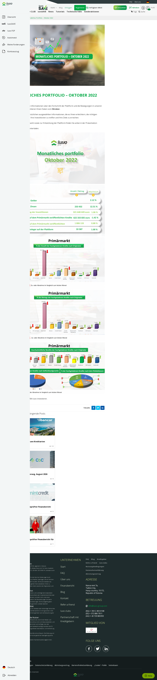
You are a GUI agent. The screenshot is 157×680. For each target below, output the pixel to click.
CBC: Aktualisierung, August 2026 (32, 474)
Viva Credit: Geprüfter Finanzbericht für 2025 (35, 540)
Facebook (89, 649)
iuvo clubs (103, 563)
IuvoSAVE (11, 24)
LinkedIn (106, 649)
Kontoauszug (13, 51)
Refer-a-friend (67, 604)
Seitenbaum (113, 665)
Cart (143, 7)
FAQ (62, 573)
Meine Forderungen (16, 44)
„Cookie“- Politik (100, 665)
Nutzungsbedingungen (95, 566)
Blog (60, 8)
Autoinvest (12, 37)
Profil (148, 7)
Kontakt (64, 598)
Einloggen (68, 8)
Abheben (135, 8)
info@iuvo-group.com (97, 606)
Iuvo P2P (11, 31)
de (149, 1)
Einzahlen (122, 8)
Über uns (65, 579)
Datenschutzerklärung (95, 570)
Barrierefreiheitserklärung (82, 665)
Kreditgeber (101, 559)
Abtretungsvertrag (93, 574)
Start (63, 566)
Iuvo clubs (65, 610)
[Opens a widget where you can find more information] (148, 676)
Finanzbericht (67, 585)
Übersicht (11, 17)
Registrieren (80, 8)
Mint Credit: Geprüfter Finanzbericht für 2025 (34, 508)
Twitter (97, 649)
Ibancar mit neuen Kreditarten (31, 442)
